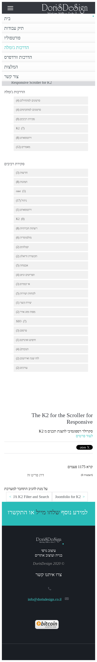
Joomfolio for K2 (68, 497)
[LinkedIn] (48, 650)
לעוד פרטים (84, 436)
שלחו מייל (48, 512)
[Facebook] (42, 650)
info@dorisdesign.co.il (44, 599)
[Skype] (54, 650)
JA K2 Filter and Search (30, 497)
